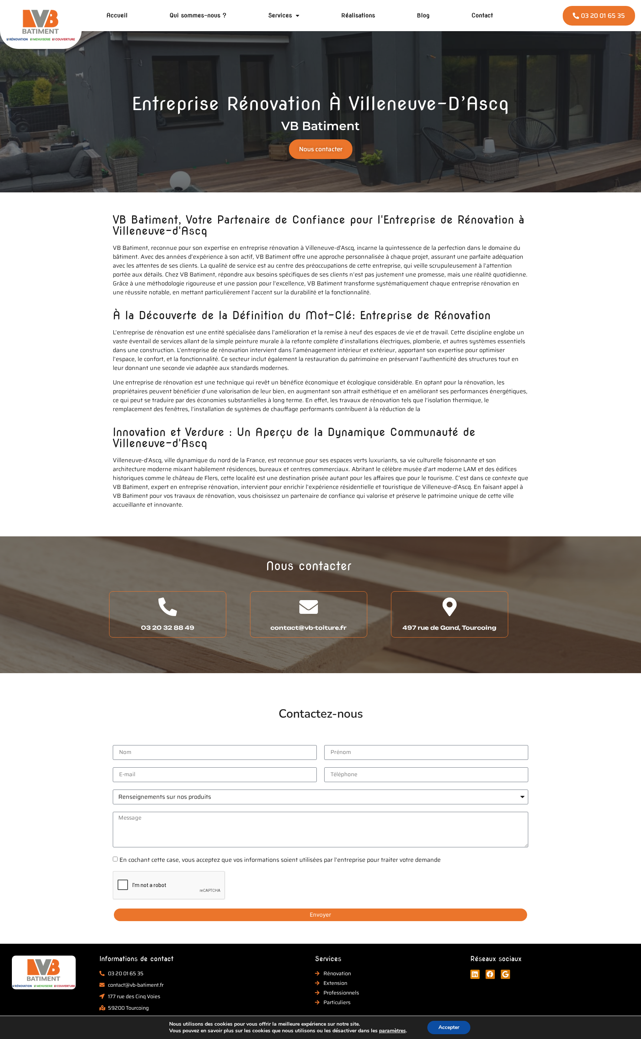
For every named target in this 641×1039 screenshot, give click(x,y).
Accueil (117, 15)
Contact (482, 15)
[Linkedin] (475, 974)
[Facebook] (490, 974)
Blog (423, 15)
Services (280, 15)
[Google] (505, 974)
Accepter (448, 1027)
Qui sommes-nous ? (198, 15)
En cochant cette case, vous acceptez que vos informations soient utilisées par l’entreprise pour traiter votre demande (280, 859)
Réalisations (358, 15)
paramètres (392, 1031)
